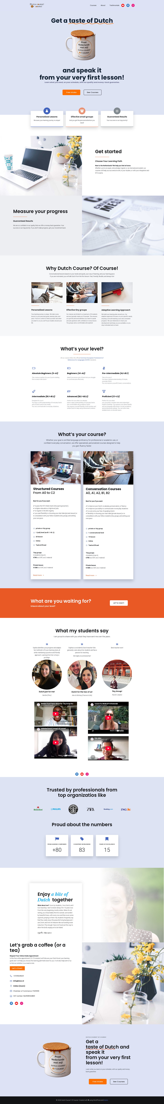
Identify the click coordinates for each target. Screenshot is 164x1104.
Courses (93, 5)
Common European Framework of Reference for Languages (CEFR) (86, 359)
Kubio (106, 1100)
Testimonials (114, 5)
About (103, 5)
